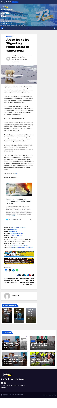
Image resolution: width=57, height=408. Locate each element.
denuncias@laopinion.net (18, 247)
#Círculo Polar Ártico (17, 59)
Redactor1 (6, 319)
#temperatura (15, 61)
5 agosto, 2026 (8, 347)
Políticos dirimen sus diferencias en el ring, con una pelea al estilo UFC (11, 280)
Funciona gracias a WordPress (8, 394)
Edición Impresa (52, 395)
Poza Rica (6, 341)
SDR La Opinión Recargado (18, 227)
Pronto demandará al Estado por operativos (13, 344)
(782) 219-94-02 (15, 245)
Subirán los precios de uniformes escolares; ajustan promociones (40, 361)
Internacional (10, 36)
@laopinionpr (13, 231)
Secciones (45, 395)
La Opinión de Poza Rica (7, 12)
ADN (16, 173)
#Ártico (23, 57)
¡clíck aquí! (25, 245)
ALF (15, 55)
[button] (51, 28)
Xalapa (33, 341)
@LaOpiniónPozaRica (17, 233)
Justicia (6, 357)
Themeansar (3, 395)
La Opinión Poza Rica (16, 235)
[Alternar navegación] (27, 28)
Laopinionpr (13, 229)
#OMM (25, 59)
